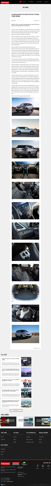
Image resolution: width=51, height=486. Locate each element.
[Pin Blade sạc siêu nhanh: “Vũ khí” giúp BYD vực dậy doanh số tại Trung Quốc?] (26, 393)
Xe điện (14, 442)
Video (2, 454)
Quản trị (40, 442)
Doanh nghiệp (39, 1)
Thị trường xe (31, 1)
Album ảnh (3, 451)
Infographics (3, 449)
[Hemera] (24, 463)
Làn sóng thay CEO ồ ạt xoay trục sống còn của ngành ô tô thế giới (11, 380)
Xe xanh (24, 1)
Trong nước (9, 424)
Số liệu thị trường (29, 439)
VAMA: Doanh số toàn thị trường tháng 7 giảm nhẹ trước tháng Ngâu (41, 420)
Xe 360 (25, 7)
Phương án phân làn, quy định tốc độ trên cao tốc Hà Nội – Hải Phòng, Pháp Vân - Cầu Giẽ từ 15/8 (23, 420)
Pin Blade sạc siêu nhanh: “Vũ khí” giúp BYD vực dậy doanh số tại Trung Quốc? (10, 391)
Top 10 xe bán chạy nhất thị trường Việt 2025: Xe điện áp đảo (9, 420)
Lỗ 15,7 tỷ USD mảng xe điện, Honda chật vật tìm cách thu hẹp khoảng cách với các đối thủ (10, 370)
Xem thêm (15, 410)
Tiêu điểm (5, 415)
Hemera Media (20, 467)
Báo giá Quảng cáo (21, 472)
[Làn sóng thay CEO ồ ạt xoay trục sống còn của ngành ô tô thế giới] (26, 382)
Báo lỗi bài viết (37, 20)
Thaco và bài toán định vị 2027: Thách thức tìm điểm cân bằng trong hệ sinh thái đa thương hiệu (10, 401)
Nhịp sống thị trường (30, 442)
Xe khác (14, 436)
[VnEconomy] (5, 463)
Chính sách (28, 436)
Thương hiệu (41, 436)
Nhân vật (40, 439)
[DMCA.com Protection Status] (3, 484)
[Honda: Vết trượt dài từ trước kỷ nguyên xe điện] (26, 361)
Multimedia (46, 1)
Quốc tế (2, 436)
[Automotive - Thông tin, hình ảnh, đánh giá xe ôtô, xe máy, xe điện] (7, 4)
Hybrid (14, 439)
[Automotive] (16, 463)
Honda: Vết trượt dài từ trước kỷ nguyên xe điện (10, 359)
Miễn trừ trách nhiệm (21, 476)
